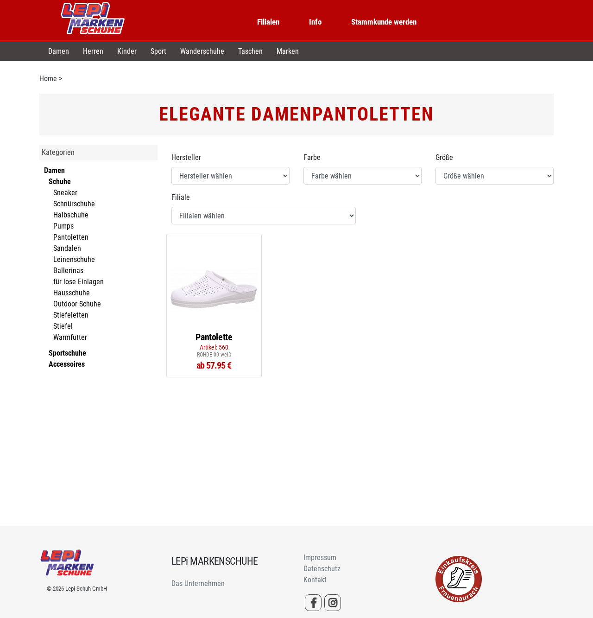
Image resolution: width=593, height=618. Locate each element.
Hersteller (186, 157)
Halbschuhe (70, 214)
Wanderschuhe (202, 51)
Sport (158, 51)
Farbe (312, 157)
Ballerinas (68, 270)
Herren (93, 51)
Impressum (319, 557)
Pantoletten (70, 237)
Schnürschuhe (74, 203)
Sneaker (65, 192)
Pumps (63, 226)
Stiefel (63, 326)
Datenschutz (322, 568)
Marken (288, 51)
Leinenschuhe (74, 259)
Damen (58, 51)
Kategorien (58, 152)
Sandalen (67, 248)
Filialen (268, 21)
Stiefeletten (70, 315)
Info (315, 21)
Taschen (250, 51)
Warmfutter (70, 337)
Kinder (127, 51)
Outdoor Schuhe (77, 303)
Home (48, 78)
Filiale (180, 197)
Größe (444, 157)
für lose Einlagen (78, 281)
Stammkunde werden (383, 21)
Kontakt (315, 579)
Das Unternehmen (198, 583)
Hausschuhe (71, 292)
